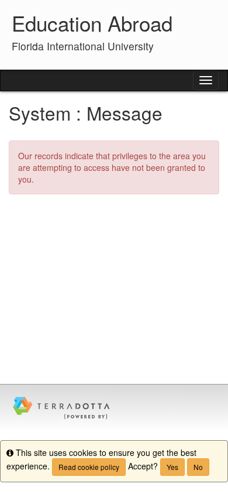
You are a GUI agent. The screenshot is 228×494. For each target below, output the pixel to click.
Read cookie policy (88, 467)
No (198, 467)
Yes (172, 467)
